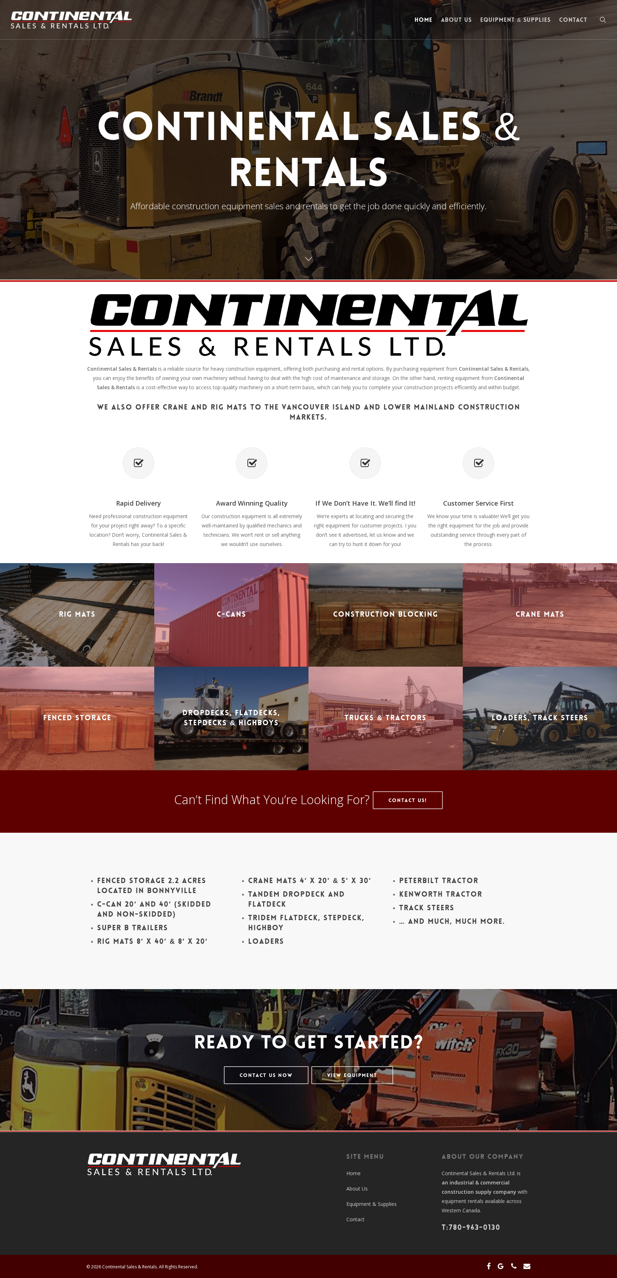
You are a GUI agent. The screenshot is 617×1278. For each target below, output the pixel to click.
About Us (357, 1188)
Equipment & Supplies (371, 1204)
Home (353, 1173)
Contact (355, 1219)
